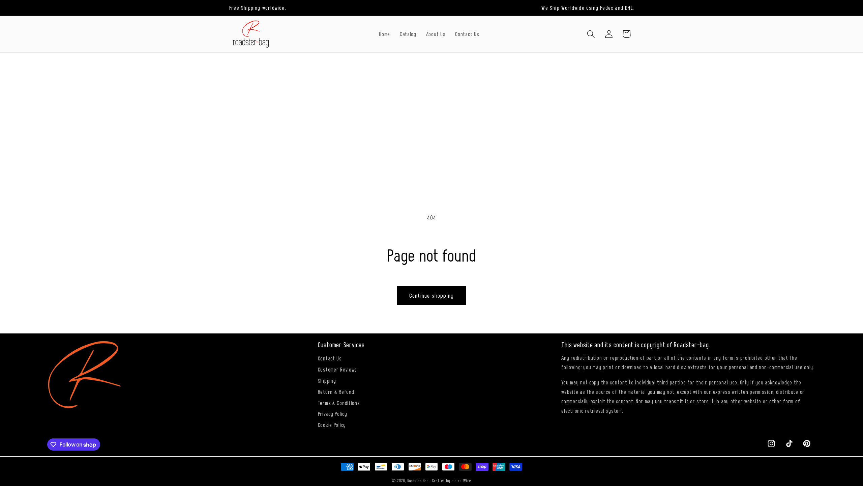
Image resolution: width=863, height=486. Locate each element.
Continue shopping (431, 295)
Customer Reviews (337, 369)
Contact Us (330, 358)
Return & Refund (336, 391)
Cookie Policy (332, 424)
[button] (591, 34)
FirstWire (462, 480)
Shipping (327, 380)
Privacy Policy (332, 413)
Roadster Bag (418, 480)
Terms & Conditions (339, 402)
